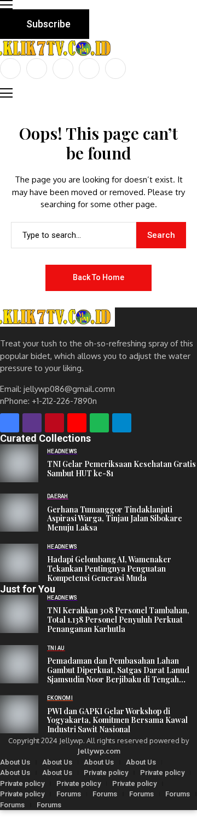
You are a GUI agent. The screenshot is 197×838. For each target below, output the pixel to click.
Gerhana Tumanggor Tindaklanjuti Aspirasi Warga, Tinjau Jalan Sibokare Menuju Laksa (114, 519)
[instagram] (63, 68)
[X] (36, 68)
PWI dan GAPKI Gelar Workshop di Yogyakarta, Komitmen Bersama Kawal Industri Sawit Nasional (117, 720)
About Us (15, 762)
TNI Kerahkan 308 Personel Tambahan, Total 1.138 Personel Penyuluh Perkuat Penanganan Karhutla (118, 620)
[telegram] (121, 422)
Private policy (106, 772)
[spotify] (99, 422)
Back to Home (98, 277)
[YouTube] (115, 68)
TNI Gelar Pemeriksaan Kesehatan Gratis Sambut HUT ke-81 (121, 469)
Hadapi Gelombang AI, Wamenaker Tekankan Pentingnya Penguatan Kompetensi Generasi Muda (109, 569)
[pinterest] (89, 68)
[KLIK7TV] (57, 317)
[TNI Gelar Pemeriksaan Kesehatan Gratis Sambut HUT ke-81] (19, 463)
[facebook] (10, 68)
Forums (68, 794)
